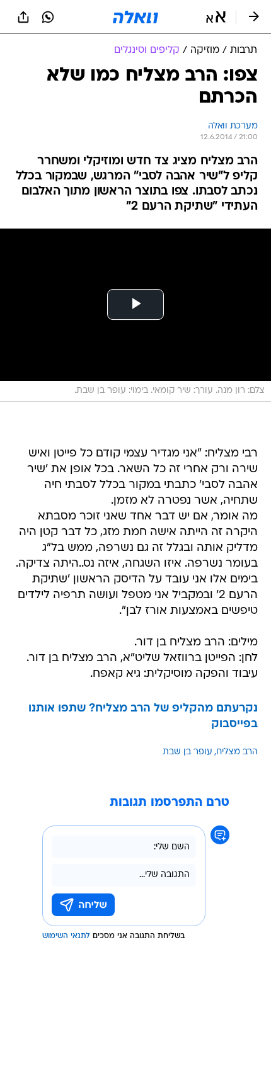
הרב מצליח (237, 752)
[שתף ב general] (23, 17)
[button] (216, 17)
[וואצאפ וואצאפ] (48, 17)
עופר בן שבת (187, 752)
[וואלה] (135, 17)
